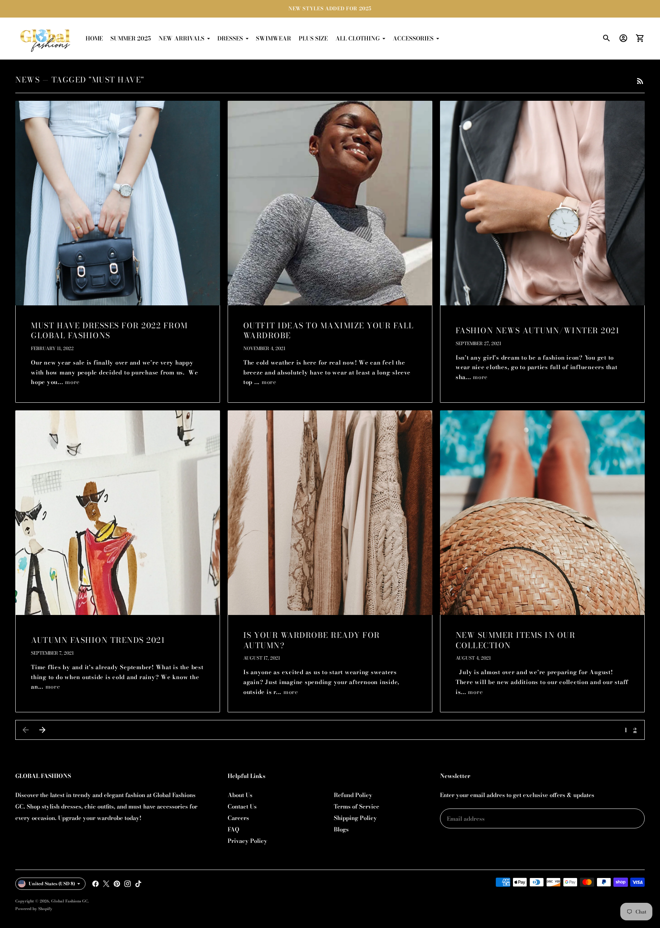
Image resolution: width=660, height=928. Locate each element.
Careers (238, 817)
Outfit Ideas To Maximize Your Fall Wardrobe (328, 331)
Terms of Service (356, 806)
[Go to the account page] (623, 38)
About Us (240, 795)
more (72, 382)
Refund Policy (353, 795)
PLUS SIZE (313, 38)
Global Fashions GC (69, 901)
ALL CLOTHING (357, 38)
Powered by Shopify (33, 909)
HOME (94, 38)
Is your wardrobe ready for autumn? (311, 640)
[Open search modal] (606, 38)
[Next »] (42, 729)
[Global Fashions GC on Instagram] (127, 884)
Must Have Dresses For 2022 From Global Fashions (109, 331)
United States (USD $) (52, 883)
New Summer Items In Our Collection (516, 640)
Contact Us (242, 806)
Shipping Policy (355, 817)
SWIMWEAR (273, 38)
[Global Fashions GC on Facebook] (95, 884)
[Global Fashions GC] (45, 38)
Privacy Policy (247, 840)
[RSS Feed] (640, 81)
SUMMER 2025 (130, 38)
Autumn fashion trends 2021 (98, 640)
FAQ (233, 829)
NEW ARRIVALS (181, 38)
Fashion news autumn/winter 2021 (538, 330)
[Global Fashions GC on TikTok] (138, 884)
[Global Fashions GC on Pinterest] (117, 884)
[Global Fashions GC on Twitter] (106, 884)
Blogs (341, 829)
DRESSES (230, 38)
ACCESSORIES (413, 38)
